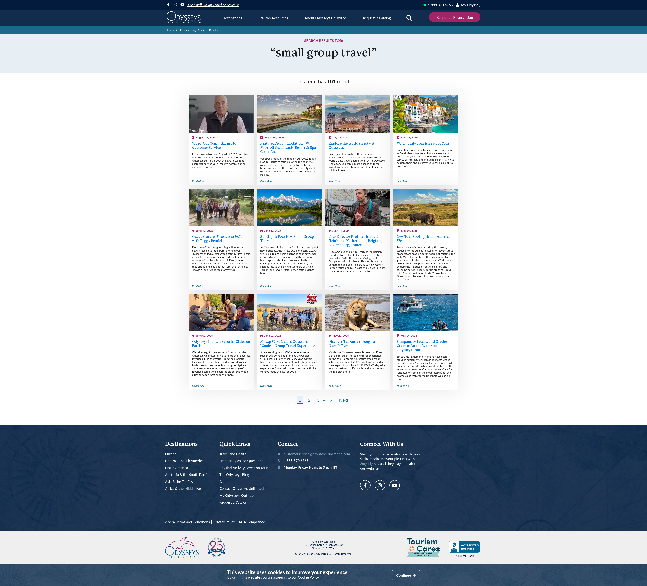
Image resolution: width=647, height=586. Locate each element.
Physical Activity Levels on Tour (243, 468)
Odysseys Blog (187, 30)
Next (343, 400)
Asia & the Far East (179, 481)
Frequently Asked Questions (241, 461)
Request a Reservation (454, 17)
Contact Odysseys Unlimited (241, 488)
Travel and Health (233, 454)
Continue (404, 575)
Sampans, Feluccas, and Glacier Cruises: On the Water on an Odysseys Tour (422, 346)
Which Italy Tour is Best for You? (423, 143)
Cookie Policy (308, 577)
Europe (170, 454)
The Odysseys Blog (234, 474)
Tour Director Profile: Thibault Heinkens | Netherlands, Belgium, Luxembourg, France (355, 241)
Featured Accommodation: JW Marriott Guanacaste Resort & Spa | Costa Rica (288, 148)
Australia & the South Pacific (187, 474)
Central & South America (184, 461)
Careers (225, 481)
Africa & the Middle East (184, 488)
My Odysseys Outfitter (237, 495)
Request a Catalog (233, 502)
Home (170, 30)
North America (176, 468)
